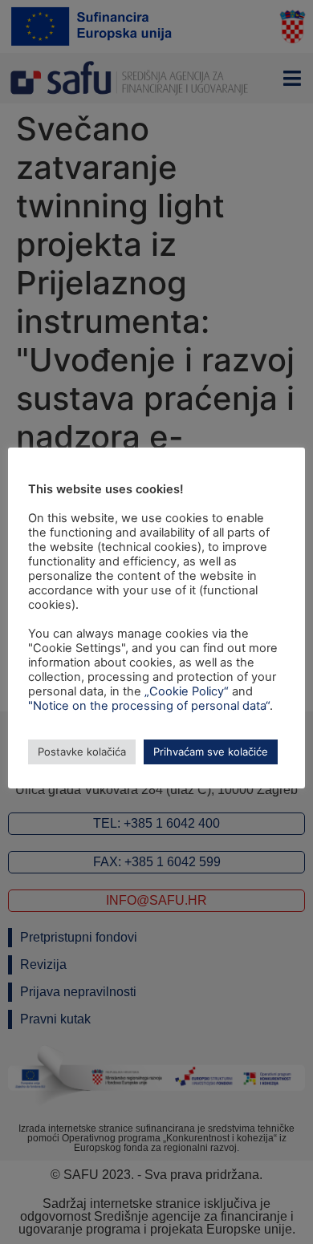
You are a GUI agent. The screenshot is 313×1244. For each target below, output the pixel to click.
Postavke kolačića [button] (82, 751)
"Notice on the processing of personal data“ (149, 706)
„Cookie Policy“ (186, 691)
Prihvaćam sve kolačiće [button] (210, 751)
